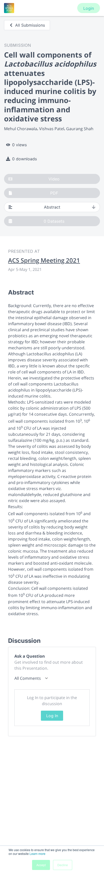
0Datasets (54, 221)
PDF (54, 193)
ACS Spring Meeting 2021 (44, 260)
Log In (52, 715)
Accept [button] (41, 865)
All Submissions (30, 25)
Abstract (52, 207)
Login (88, 8)
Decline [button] (62, 865)
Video (54, 178)
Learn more (37, 853)
